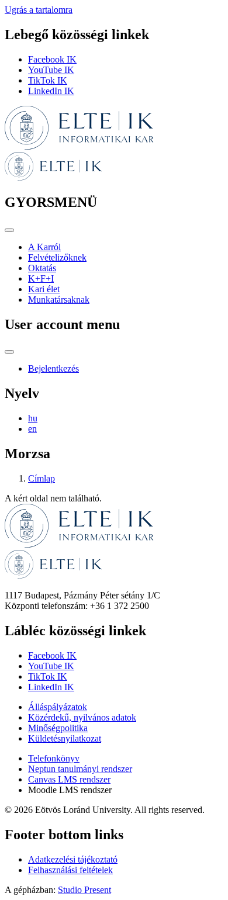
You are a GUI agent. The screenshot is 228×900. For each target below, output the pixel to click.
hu (32, 418)
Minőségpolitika (58, 728)
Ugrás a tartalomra (38, 10)
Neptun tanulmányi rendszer (80, 769)
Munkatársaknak (58, 299)
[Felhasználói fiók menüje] (9, 352)
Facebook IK (52, 59)
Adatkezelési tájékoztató (73, 859)
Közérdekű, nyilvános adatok (82, 717)
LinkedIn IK (51, 91)
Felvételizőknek (57, 257)
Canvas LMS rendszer (69, 779)
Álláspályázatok (57, 707)
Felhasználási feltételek (70, 870)
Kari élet (44, 289)
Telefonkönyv (54, 758)
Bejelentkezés (53, 368)
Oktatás (42, 268)
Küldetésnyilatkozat (64, 738)
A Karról (44, 247)
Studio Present (84, 890)
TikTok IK (47, 80)
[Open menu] (9, 230)
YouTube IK (51, 70)
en (32, 429)
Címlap (41, 478)
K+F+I (41, 278)
